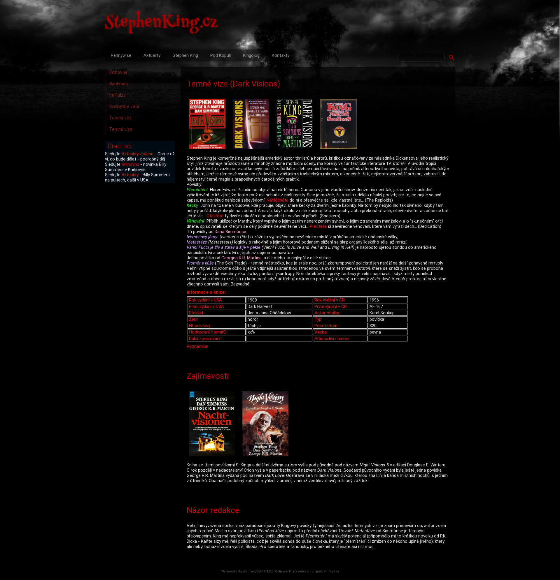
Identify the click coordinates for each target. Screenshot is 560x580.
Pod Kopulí (220, 55)
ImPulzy (117, 95)
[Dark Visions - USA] (296, 124)
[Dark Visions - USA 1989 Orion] (208, 124)
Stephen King (185, 55)
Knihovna (118, 72)
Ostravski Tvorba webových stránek (298, 571)
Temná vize (120, 129)
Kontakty (280, 55)
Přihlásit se (331, 571)
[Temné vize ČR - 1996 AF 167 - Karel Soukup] (340, 124)
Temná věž (120, 118)
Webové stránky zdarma (237, 571)
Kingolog (251, 55)
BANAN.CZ (265, 571)
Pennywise (121, 55)
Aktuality (152, 55)
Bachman (118, 84)
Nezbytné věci (124, 106)
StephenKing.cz (161, 23)
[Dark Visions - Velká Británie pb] (252, 124)
